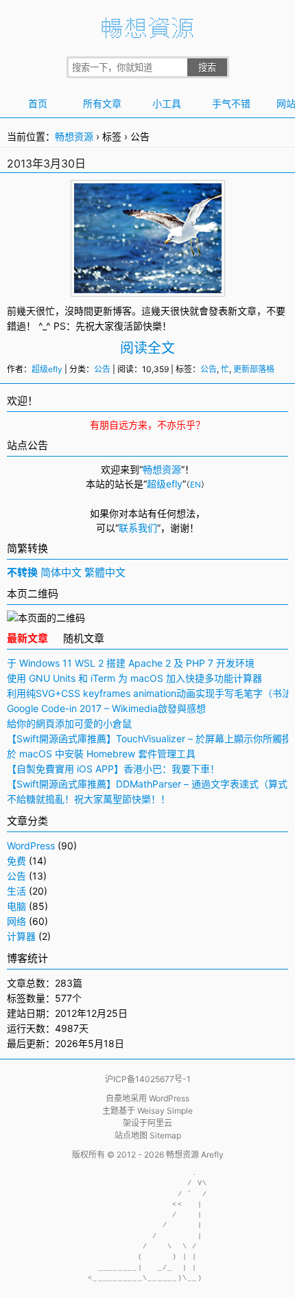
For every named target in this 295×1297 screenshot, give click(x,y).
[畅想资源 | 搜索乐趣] (147, 35)
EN (195, 485)
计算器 (21, 936)
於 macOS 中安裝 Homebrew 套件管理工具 (101, 753)
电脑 (16, 906)
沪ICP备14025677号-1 (148, 1079)
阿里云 (160, 1123)
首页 (37, 103)
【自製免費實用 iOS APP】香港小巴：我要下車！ (113, 768)
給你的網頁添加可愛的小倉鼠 (69, 723)
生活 (16, 891)
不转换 (22, 572)
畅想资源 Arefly (195, 1154)
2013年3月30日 (46, 163)
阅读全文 (147, 348)
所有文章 (102, 103)
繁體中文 (105, 572)
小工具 (166, 103)
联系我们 (138, 527)
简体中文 (61, 572)
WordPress (31, 845)
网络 (16, 921)
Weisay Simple (165, 1110)
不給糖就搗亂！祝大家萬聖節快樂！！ (88, 799)
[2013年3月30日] (148, 286)
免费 (16, 860)
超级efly (47, 369)
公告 (102, 369)
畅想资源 (74, 136)
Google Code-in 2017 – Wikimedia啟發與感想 (106, 708)
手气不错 (231, 103)
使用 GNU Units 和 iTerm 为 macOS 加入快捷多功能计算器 (134, 678)
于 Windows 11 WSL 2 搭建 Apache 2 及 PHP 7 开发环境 (131, 663)
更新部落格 (253, 369)
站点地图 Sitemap (148, 1135)
